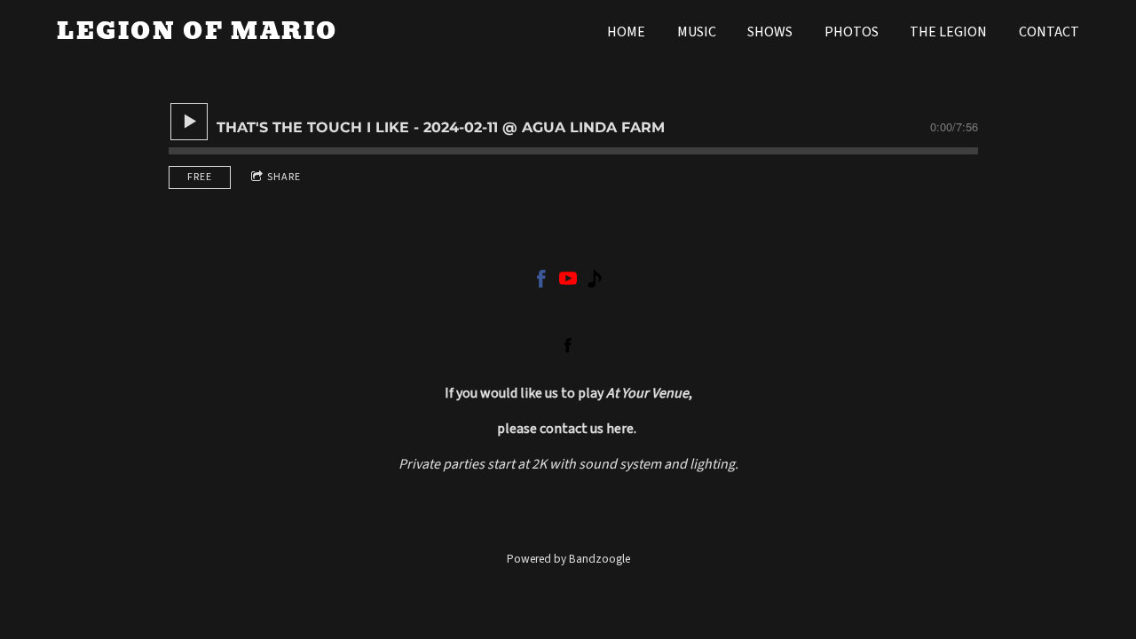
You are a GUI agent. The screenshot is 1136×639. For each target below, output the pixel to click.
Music (696, 32)
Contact (1049, 32)
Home (626, 32)
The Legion (948, 32)
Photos (851, 32)
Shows (770, 32)
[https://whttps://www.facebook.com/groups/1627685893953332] (541, 282)
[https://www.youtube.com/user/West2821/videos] (568, 282)
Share (284, 177)
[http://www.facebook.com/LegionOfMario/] (568, 345)
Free (199, 177)
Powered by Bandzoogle (568, 558)
